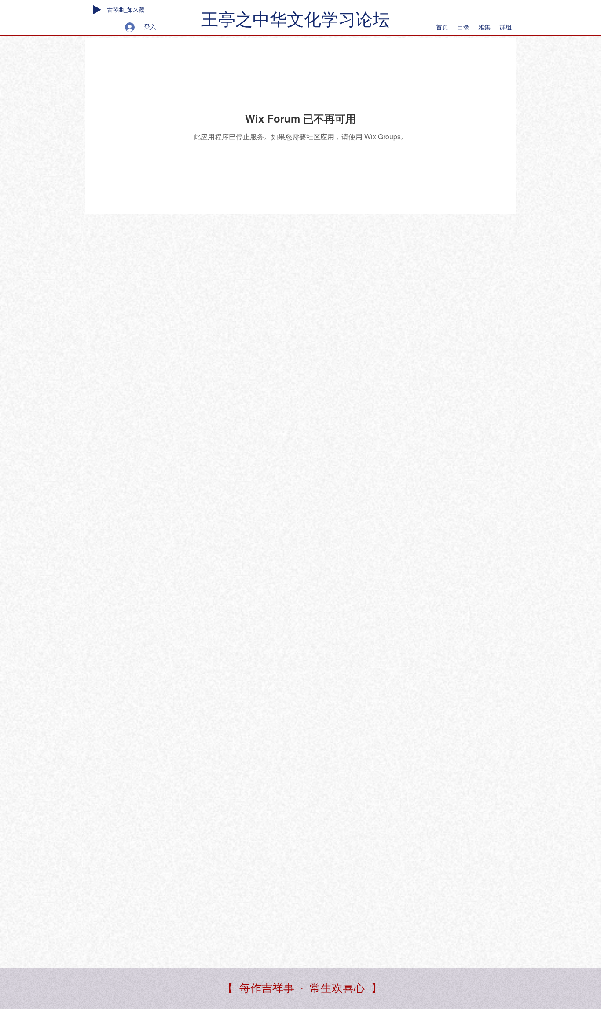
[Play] (97, 9)
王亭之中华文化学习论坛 (295, 19)
